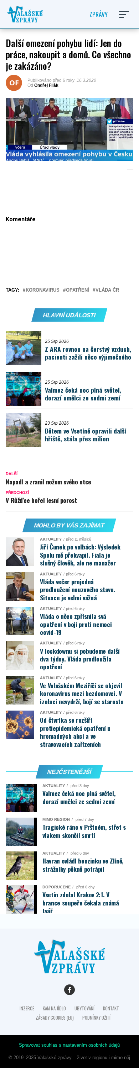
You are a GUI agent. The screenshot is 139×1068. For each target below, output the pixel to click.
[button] (124, 14)
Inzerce (27, 1008)
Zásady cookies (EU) (55, 1017)
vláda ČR (107, 290)
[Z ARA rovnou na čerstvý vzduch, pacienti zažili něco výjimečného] (25, 348)
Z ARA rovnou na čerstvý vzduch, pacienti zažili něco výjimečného (88, 353)
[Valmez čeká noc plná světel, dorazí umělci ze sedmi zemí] (25, 389)
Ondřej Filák (46, 85)
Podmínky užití (96, 1017)
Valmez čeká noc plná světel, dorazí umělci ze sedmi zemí (83, 394)
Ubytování (84, 1008)
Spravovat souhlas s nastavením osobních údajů (69, 1045)
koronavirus (43, 290)
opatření (77, 290)
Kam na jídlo (54, 1008)
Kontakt (111, 1008)
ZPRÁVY (98, 14)
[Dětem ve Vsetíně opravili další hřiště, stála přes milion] (25, 429)
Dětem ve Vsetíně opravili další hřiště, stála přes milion (85, 435)
